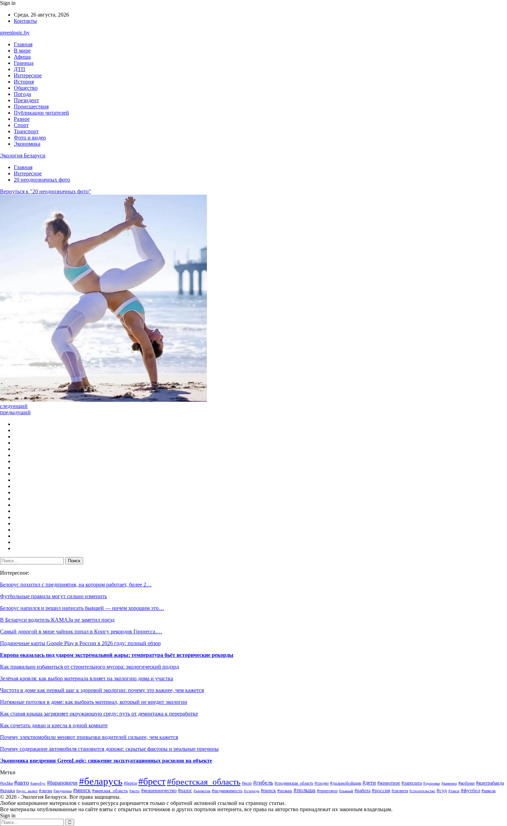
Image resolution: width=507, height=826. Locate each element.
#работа (362, 790)
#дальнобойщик (345, 783)
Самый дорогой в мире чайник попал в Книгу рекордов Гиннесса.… (81, 631)
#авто (21, 782)
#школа (488, 790)
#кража (7, 790)
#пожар (284, 790)
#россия (381, 790)
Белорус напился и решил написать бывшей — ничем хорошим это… (82, 608)
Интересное (28, 75)
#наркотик (201, 791)
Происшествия (31, 106)
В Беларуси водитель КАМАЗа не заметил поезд (57, 620)
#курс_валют (27, 791)
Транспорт (26, 131)
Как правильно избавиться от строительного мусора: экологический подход (89, 667)
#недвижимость (227, 790)
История (24, 82)
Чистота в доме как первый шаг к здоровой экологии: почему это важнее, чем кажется (102, 690)
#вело (247, 783)
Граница (23, 63)
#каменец (449, 783)
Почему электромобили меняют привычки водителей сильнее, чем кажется (89, 737)
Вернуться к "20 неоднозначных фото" (45, 191)
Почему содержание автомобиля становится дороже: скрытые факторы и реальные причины (109, 749)
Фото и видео (30, 137)
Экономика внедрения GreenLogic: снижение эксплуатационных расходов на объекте (106, 761)
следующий (14, 406)
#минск (82, 790)
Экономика (27, 144)
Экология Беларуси (23, 155)
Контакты (25, 21)
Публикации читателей (41, 113)
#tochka (6, 783)
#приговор (327, 790)
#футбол (470, 790)
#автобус (38, 783)
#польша (305, 790)
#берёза (130, 783)
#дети (369, 783)
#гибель (263, 782)
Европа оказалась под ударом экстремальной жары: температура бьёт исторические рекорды (116, 655)
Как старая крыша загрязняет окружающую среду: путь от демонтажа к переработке (99, 714)
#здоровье (431, 783)
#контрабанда (490, 783)
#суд (442, 790)
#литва (45, 790)
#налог (185, 790)
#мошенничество (159, 790)
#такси (453, 791)
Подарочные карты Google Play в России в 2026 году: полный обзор (80, 643)
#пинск (268, 790)
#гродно (322, 783)
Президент (26, 100)
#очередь (251, 791)
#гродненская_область (294, 783)
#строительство (422, 791)
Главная (23, 44)
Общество (26, 88)
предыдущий (15, 412)
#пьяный (346, 791)
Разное (22, 119)
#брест (152, 781)
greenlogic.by (15, 33)
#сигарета (399, 790)
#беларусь (100, 781)
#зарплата (411, 783)
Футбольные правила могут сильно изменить (53, 596)
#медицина (62, 791)
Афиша (22, 57)
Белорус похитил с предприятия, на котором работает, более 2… (76, 584)
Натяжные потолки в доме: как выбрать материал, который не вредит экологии (93, 702)
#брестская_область (203, 781)
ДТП (19, 69)
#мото (134, 791)
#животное (388, 783)
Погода (22, 94)
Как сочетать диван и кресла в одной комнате (54, 725)
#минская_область (110, 790)
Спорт (21, 125)
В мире (22, 51)
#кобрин (466, 783)
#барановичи (62, 782)
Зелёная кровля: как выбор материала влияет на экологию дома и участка (86, 678)
